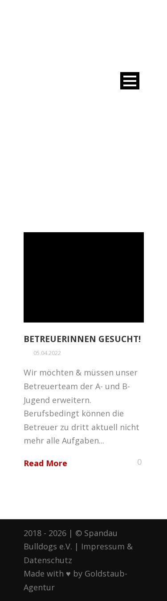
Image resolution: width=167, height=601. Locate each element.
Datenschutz (48, 560)
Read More (45, 463)
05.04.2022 (47, 353)
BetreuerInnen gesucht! (82, 339)
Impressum (103, 546)
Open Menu (129, 80)
